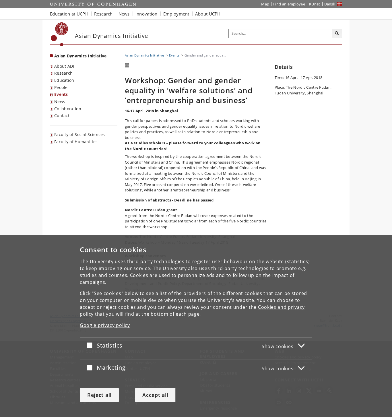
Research (63, 73)
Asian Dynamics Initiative (80, 56)
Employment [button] (176, 14)
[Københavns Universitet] (59, 34)
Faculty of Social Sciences (79, 134)
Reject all (99, 394)
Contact (61, 115)
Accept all (155, 394)
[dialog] (196, 326)
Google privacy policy (105, 325)
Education (64, 80)
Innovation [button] (146, 14)
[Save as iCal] (127, 65)
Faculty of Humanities (76, 141)
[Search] (337, 33)
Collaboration (67, 108)
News (59, 101)
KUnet (314, 4)
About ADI (64, 66)
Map (265, 4)
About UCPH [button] (208, 14)
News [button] (124, 14)
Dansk (329, 4)
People (61, 87)
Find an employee (289, 4)
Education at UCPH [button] (69, 14)
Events (61, 94)
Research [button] (103, 14)
